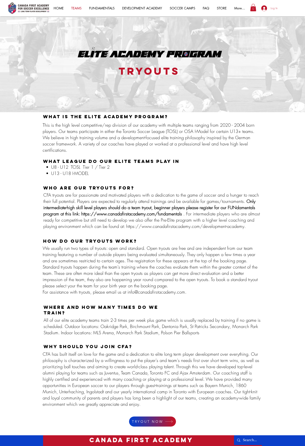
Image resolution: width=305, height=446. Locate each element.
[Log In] (262, 8)
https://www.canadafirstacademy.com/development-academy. (186, 226)
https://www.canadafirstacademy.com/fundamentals (131, 214)
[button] (253, 7)
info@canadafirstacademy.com (156, 292)
